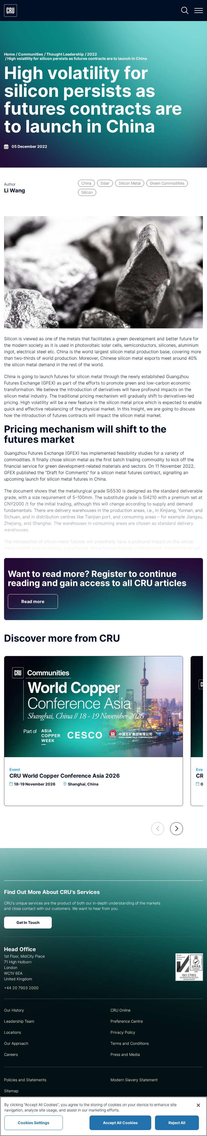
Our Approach (16, 1043)
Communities (30, 54)
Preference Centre (127, 1021)
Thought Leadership (65, 54)
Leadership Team (19, 1021)
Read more (32, 601)
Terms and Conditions (130, 1043)
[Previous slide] (157, 828)
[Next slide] (176, 828)
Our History (14, 1010)
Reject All (176, 1122)
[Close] (198, 1105)
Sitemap (11, 1091)
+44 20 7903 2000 (21, 987)
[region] (103, 1116)
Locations (12, 1032)
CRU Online (120, 1010)
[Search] (185, 10)
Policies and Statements (25, 1079)
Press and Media (125, 1054)
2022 (92, 54)
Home (9, 54)
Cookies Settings (33, 1122)
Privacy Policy (123, 1032)
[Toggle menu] (198, 10)
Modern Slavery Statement (134, 1079)
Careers (11, 1054)
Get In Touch (28, 922)
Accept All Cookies (120, 1122)
